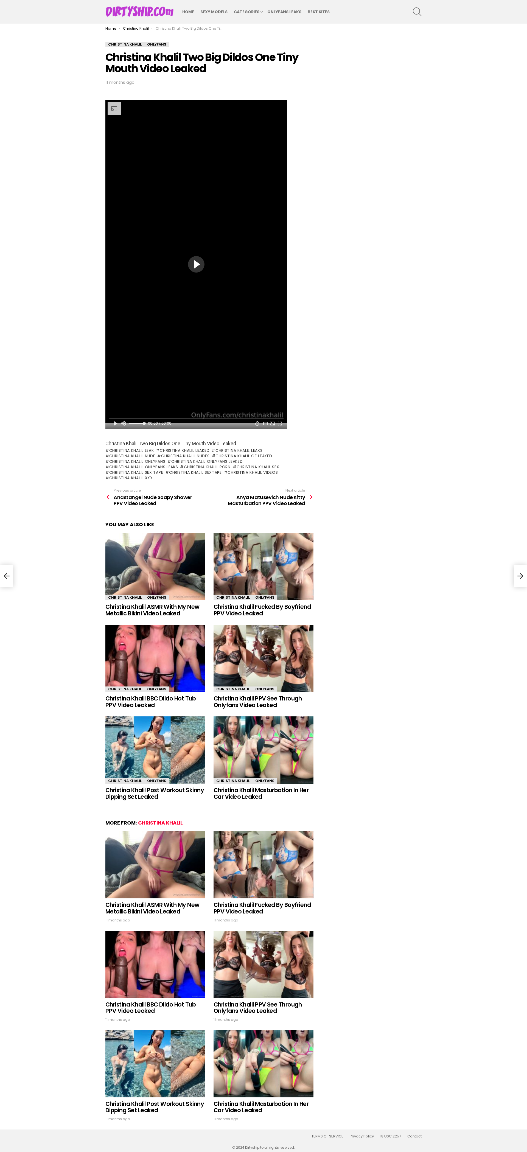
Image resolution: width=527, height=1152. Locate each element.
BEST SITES (319, 12)
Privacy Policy (362, 1136)
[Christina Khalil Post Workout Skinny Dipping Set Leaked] (155, 750)
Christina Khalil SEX (258, 467)
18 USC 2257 (390, 1136)
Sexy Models (214, 12)
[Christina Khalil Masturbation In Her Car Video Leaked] (263, 750)
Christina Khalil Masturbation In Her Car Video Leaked (261, 793)
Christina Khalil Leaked (184, 450)
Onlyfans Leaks (284, 12)
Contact (414, 1136)
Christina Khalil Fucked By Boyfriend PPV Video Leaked (262, 610)
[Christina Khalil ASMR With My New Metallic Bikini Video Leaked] (155, 566)
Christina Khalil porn (207, 467)
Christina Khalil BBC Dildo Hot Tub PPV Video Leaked (150, 701)
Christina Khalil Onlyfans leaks (143, 467)
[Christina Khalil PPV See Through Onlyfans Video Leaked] (263, 658)
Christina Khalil (125, 597)
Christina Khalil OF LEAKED (243, 456)
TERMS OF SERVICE (327, 1136)
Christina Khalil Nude (132, 456)
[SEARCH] (417, 12)
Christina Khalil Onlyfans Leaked (207, 461)
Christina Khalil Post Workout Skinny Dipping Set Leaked (154, 793)
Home (188, 12)
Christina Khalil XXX (131, 478)
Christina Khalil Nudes (185, 456)
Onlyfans (156, 597)
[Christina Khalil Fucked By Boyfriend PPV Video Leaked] (263, 566)
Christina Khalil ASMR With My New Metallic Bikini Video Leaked (152, 610)
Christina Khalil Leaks (238, 450)
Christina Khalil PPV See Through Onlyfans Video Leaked (258, 701)
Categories (246, 12)
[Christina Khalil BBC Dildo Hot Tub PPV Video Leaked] (155, 658)
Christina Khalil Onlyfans (137, 461)
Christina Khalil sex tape (136, 472)
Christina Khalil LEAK (131, 450)
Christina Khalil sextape (195, 472)
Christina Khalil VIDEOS (253, 472)
